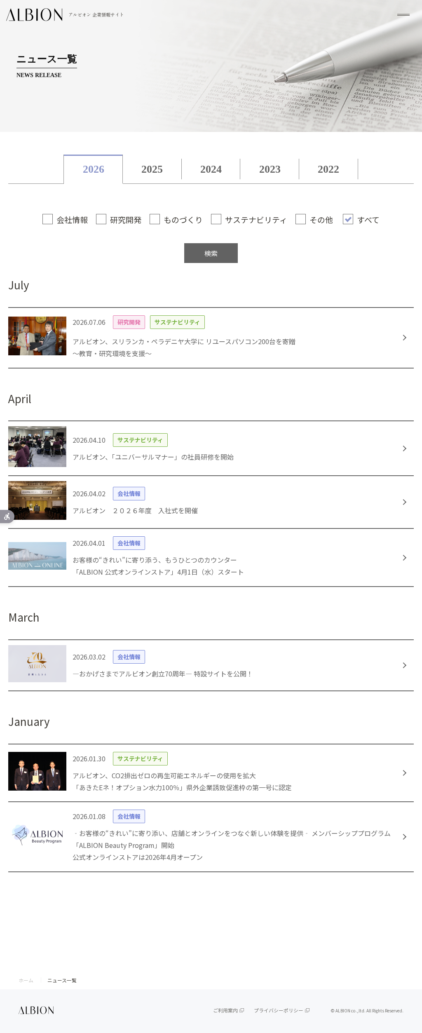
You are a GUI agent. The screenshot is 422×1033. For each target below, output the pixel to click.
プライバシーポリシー (278, 1010)
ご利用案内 (225, 1010)
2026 (93, 169)
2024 (211, 169)
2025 (152, 169)
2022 (328, 169)
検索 (211, 253)
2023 (270, 169)
